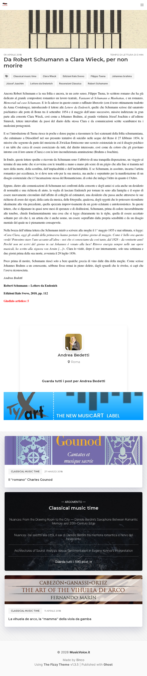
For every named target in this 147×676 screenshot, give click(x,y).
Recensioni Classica (70, 83)
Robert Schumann (98, 83)
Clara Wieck (49, 76)
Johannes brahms (122, 76)
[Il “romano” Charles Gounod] (73, 450)
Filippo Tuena (98, 76)
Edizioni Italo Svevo (73, 76)
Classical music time (24, 76)
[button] (142, 5)
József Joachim (15, 83)
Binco (80, 660)
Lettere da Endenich (41, 83)
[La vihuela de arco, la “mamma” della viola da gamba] (73, 589)
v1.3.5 (61, 664)
